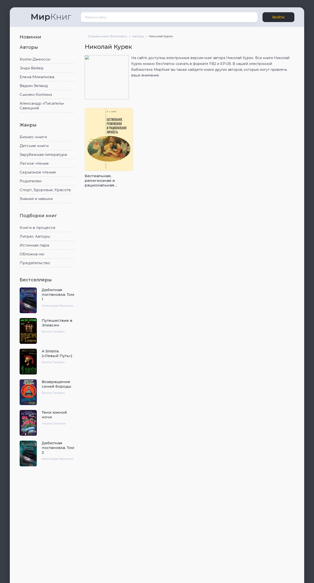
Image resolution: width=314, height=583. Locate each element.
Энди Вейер (32, 68)
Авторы (29, 47)
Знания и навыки (36, 198)
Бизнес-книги (33, 137)
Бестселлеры (36, 280)
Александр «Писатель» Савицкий (42, 105)
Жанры (29, 125)
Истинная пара (34, 245)
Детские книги (34, 145)
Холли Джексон (35, 59)
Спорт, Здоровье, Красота (45, 189)
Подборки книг (39, 215)
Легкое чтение (34, 163)
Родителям (30, 181)
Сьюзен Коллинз (36, 94)
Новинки (31, 37)
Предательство (35, 262)
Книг (51, 17)
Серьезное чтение (38, 172)
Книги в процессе (37, 227)
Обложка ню (32, 254)
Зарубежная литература (43, 154)
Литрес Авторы (35, 236)
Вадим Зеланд (34, 85)
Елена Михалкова (37, 76)
